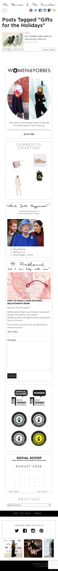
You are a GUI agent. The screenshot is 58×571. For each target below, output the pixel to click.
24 (19, 485)
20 (34, 482)
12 (29, 479)
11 (24, 479)
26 (29, 485)
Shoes (27, 33)
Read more (49, 50)
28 (39, 485)
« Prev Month (13, 491)
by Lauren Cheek (31, 42)
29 (43, 485)
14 (39, 479)
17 (19, 482)
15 (43, 479)
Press (38, 513)
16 (14, 482)
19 (29, 482)
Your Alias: (12, 332)
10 (19, 479)
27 (34, 485)
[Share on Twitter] (18, 49)
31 (19, 488)
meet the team (22, 513)
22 (43, 482)
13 (34, 479)
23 (14, 485)
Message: (11, 340)
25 (24, 485)
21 (39, 482)
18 (24, 482)
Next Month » (42, 491)
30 (14, 488)
